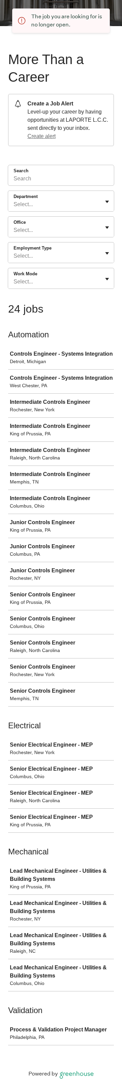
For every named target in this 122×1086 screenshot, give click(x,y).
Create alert (41, 136)
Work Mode (25, 273)
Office (20, 222)
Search (21, 170)
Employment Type (33, 248)
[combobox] (14, 204)
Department (26, 196)
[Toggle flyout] (107, 202)
